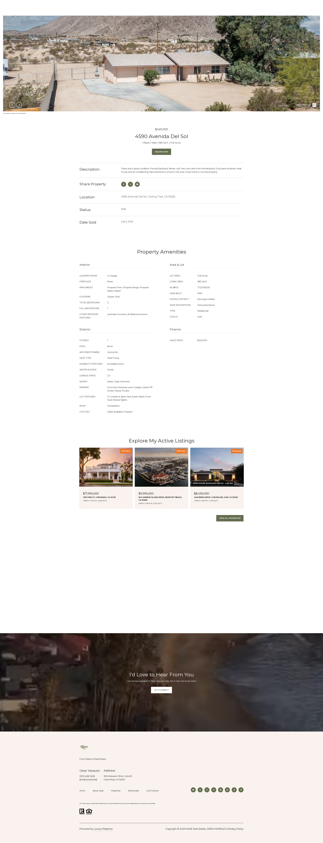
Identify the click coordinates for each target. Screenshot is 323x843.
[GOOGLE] (220, 789)
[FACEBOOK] (241, 789)
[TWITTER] (206, 789)
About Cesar (98, 791)
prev (12, 105)
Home (82, 791)
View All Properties (229, 518)
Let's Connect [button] (161, 690)
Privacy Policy (236, 829)
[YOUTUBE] (193, 789)
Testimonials (133, 791)
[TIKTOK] (234, 789)
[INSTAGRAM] (213, 789)
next (19, 105)
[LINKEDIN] (227, 789)
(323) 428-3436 (87, 776)
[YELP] (200, 789)
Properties (115, 791)
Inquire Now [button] (161, 152)
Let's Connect (152, 791)
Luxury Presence (103, 829)
